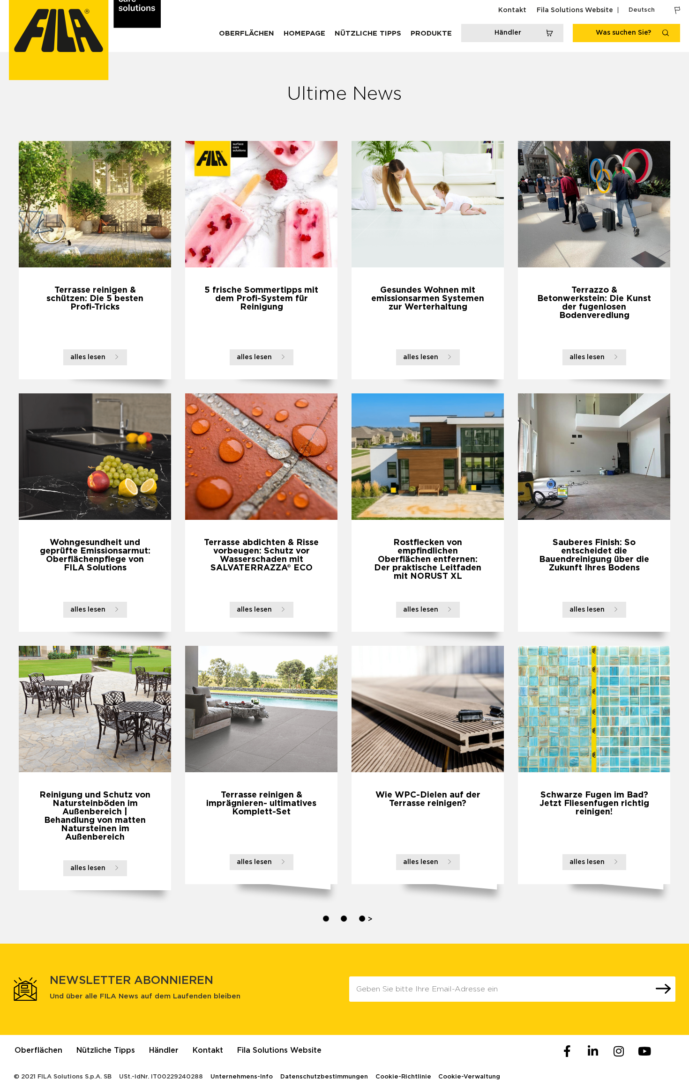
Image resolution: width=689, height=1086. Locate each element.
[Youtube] (644, 1051)
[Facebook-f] (567, 1051)
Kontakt (512, 10)
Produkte (431, 33)
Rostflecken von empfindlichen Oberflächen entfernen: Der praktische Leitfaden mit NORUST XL (427, 560)
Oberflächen (246, 33)
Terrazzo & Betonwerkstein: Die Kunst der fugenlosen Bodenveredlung (594, 303)
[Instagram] (618, 1051)
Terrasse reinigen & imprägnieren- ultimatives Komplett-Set (261, 803)
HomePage (304, 33)
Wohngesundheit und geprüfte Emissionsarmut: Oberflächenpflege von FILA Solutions (95, 555)
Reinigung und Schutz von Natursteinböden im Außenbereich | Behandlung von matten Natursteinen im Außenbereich (94, 816)
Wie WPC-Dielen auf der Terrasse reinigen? (427, 799)
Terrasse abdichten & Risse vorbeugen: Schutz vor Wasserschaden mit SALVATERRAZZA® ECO (261, 555)
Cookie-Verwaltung (469, 1077)
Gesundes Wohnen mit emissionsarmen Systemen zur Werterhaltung (427, 298)
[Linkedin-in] (593, 1051)
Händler (164, 1050)
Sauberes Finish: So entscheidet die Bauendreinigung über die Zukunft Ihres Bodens (594, 555)
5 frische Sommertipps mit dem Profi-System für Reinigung (261, 298)
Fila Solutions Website (575, 10)
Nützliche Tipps (368, 33)
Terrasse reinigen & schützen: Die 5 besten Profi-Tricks (94, 298)
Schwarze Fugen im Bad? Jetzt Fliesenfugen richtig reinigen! (594, 803)
